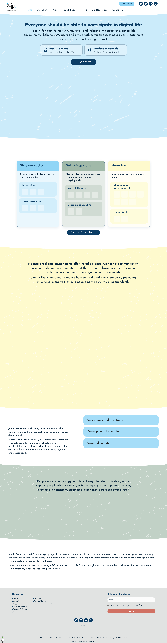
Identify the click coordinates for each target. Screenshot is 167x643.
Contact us (118, 10)
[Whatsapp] (156, 4)
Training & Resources (95, 10)
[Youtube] (151, 4)
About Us (42, 10)
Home (29, 10)
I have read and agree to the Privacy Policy (130, 605)
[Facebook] (141, 4)
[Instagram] (146, 4)
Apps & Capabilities (64, 10)
